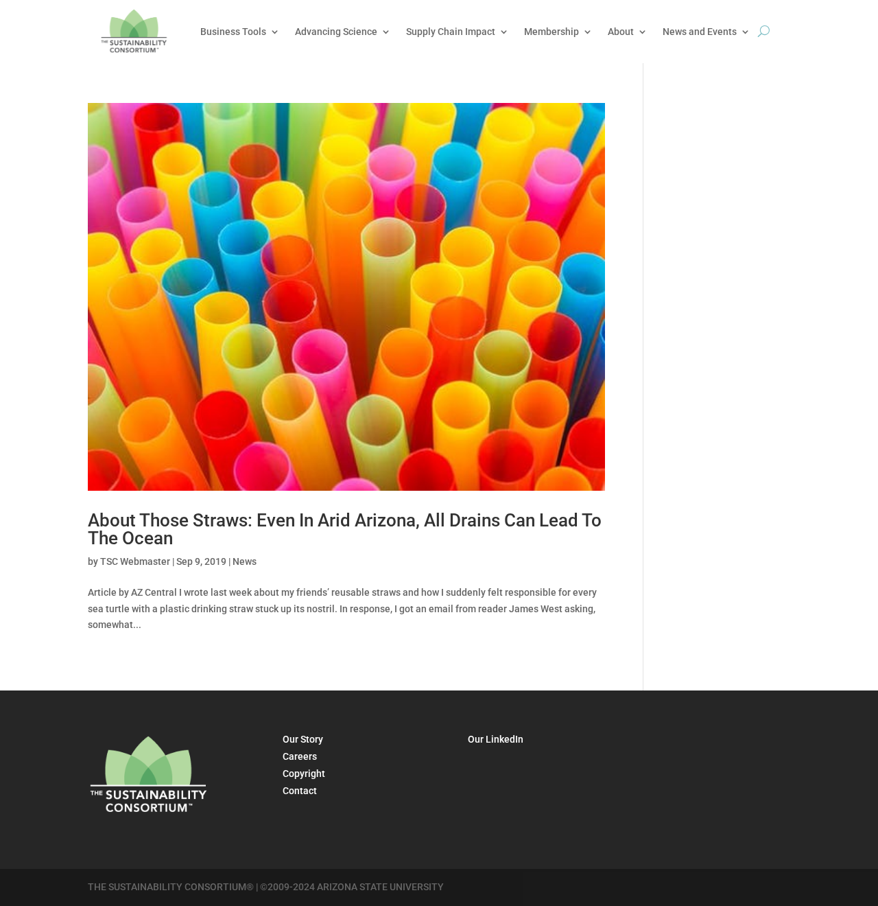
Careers (300, 756)
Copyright (304, 773)
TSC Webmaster (135, 561)
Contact (300, 790)
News (245, 561)
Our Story (303, 739)
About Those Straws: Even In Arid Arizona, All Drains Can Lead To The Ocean (345, 529)
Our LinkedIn (495, 739)
